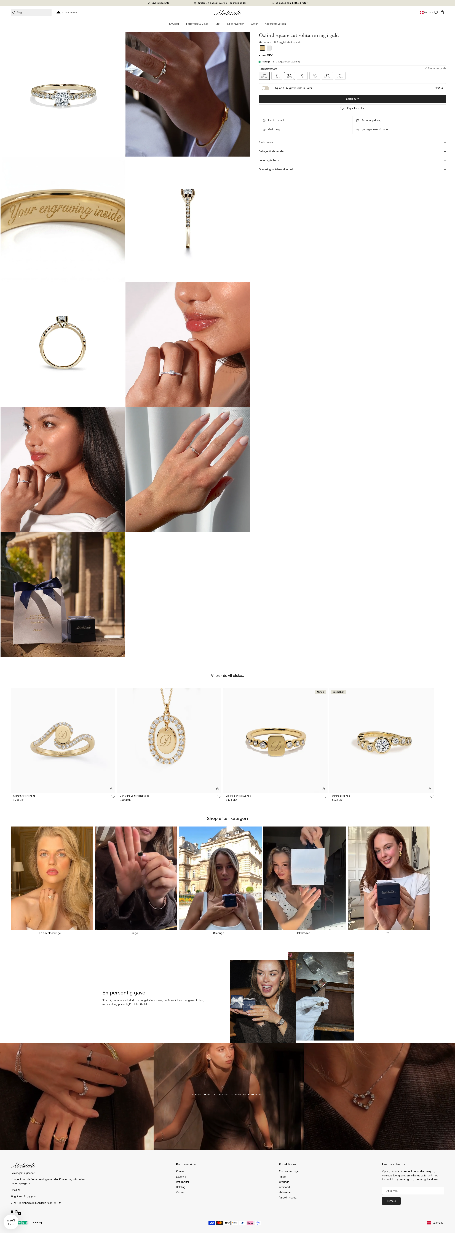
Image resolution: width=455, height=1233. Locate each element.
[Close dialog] (268, 584)
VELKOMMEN (250, 633)
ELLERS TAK (249, 644)
